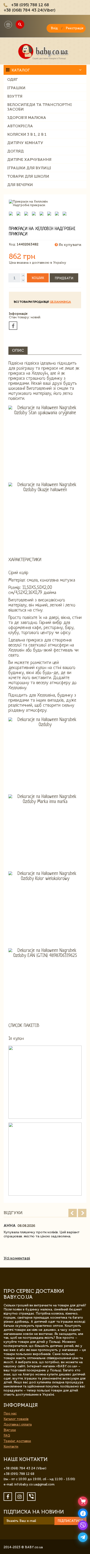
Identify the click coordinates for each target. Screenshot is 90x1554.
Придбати (64, 278)
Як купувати (69, 245)
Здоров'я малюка (26, 117)
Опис (18, 350)
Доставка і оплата (18, 1424)
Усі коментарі (17, 1258)
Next (82, 1213)
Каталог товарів (16, 1419)
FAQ (7, 1435)
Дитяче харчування (29, 159)
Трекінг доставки (17, 1441)
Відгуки (10, 1430)
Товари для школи (28, 176)
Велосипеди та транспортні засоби (39, 106)
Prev (72, 1213)
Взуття (14, 96)
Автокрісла (20, 126)
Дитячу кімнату (25, 142)
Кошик (38, 278)
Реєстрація (74, 28)
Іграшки (16, 88)
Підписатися (70, 1521)
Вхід (54, 28)
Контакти (11, 1446)
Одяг (12, 79)
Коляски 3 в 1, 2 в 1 (27, 134)
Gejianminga (60, 301)
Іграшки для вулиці (29, 168)
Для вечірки (20, 184)
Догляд (15, 151)
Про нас (10, 1413)
